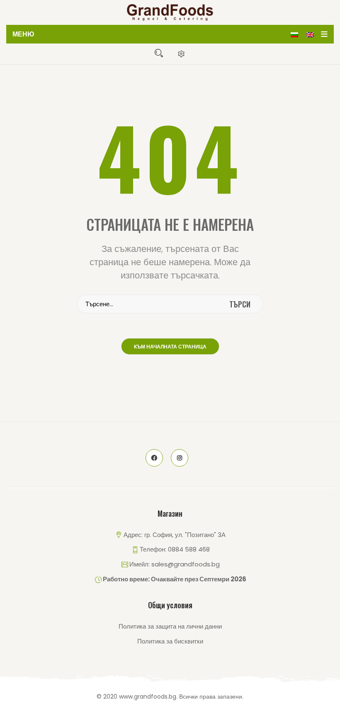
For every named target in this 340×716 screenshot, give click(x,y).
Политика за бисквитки (170, 641)
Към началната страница (170, 347)
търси (239, 304)
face (154, 458)
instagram (179, 458)
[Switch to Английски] (310, 34)
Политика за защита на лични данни (170, 626)
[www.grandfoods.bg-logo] (170, 12)
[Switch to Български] (294, 34)
